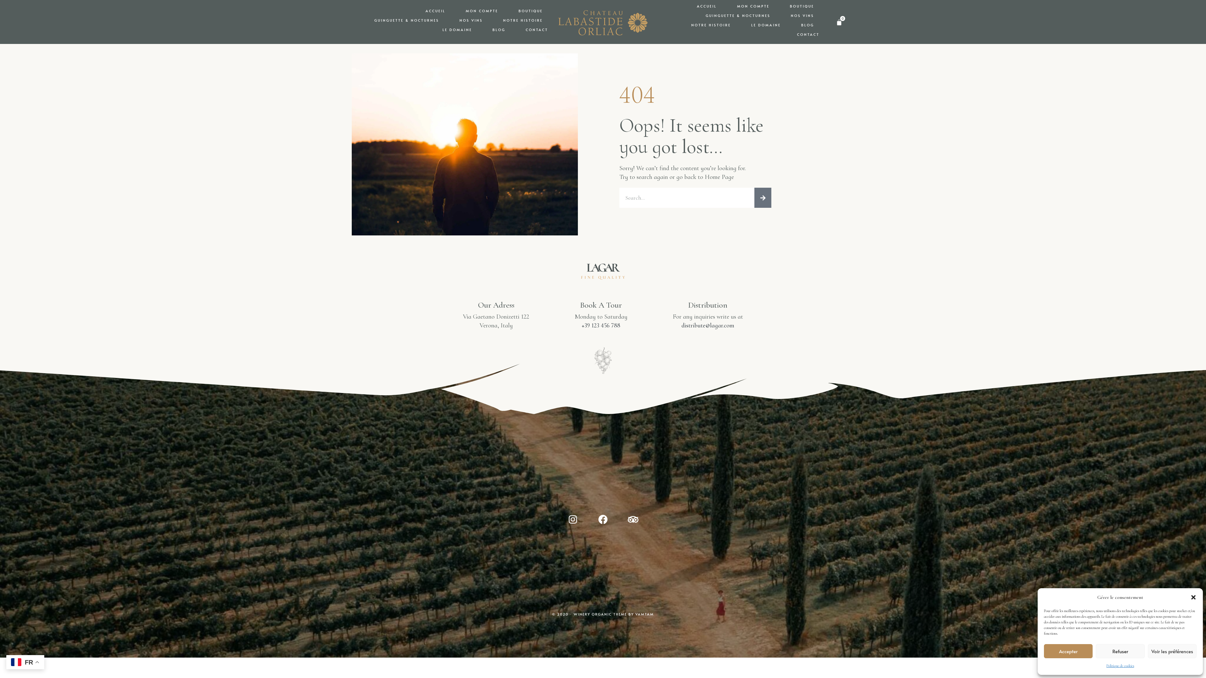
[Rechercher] (762, 198)
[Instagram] (572, 519)
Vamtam (644, 614)
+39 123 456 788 (601, 325)
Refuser (1120, 651)
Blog (498, 29)
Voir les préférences (1172, 651)
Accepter (1068, 651)
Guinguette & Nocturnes (406, 20)
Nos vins (471, 20)
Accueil (435, 10)
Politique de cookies (1120, 666)
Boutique (531, 10)
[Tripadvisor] (633, 519)
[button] (1193, 597)
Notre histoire (523, 20)
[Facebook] (603, 519)
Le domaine (457, 29)
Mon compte (482, 10)
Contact (537, 29)
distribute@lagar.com (708, 325)
